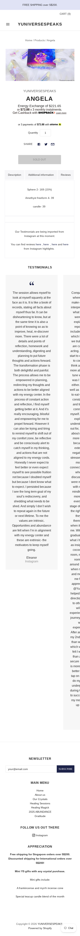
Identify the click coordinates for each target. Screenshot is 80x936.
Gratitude (40, 816)
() (65, 13)
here (38, 244)
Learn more (61, 113)
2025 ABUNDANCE (40, 811)
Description (14, 174)
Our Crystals (40, 799)
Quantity (33, 132)
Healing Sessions (40, 803)
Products (39, 40)
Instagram (41, 835)
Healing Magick (40, 807)
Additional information (41, 174)
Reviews (66, 174)
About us (40, 794)
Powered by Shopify (40, 928)
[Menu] (8, 24)
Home (28, 40)
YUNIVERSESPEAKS (39, 91)
